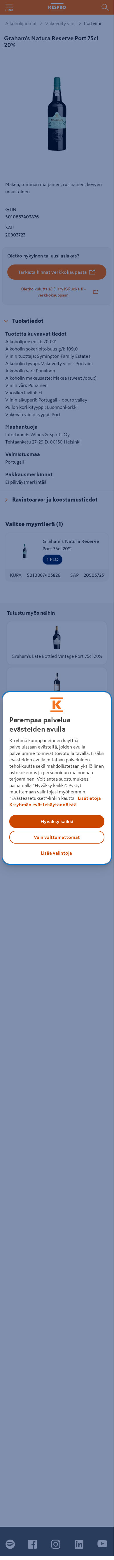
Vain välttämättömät (57, 837)
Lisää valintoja (56, 853)
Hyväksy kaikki (57, 821)
